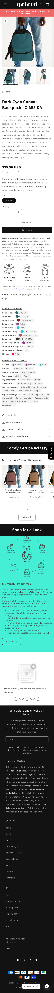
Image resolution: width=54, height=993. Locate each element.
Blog (8, 865)
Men (44, 364)
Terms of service (13, 901)
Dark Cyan (23, 316)
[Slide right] (33, 509)
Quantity (5, 206)
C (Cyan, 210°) (30, 331)
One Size (9, 200)
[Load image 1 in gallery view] (10, 77)
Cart (7, 840)
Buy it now (27, 230)
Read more (11, 641)
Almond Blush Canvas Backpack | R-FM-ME (13, 491)
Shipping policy (12, 914)
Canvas (29, 368)
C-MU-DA (22, 313)
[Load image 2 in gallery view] (27, 77)
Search (9, 834)
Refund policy (12, 920)
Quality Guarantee (17, 289)
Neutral (28, 342)
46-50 (30, 346)
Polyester (18, 368)
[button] (5, 5)
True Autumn (26, 320)
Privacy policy (12, 907)
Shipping (5, 172)
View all (27, 517)
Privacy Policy (12, 750)
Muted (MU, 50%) (29, 335)
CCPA (8, 932)
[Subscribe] (45, 739)
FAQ (7, 895)
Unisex (18, 364)
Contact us (10, 878)
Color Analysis (12, 846)
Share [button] (7, 91)
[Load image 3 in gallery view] (43, 77)
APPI (8, 948)
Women (32, 364)
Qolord (17, 983)
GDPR (8, 926)
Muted (22, 324)
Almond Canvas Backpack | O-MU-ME (36, 491)
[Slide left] (21, 509)
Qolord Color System (15, 853)
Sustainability (12, 859)
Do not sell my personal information (16, 940)
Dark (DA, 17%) (25, 339)
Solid (17, 354)
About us (10, 871)
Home (8, 828)
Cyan (22, 327)
